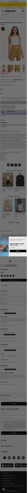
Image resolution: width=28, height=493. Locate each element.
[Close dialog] (26, 237)
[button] (26, 181)
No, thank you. (18, 253)
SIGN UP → (18, 251)
